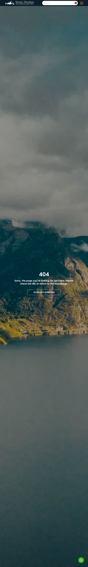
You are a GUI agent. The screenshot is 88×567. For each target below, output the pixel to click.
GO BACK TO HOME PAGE (44, 292)
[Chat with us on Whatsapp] (81, 560)
